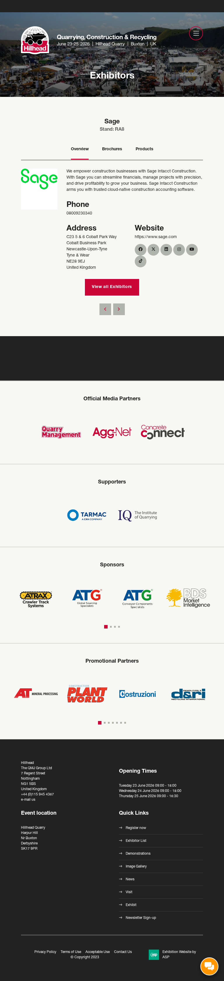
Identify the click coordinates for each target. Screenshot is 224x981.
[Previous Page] (105, 309)
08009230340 (79, 214)
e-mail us (28, 800)
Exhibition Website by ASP (179, 954)
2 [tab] (111, 627)
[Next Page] (119, 309)
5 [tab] (117, 723)
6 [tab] (121, 723)
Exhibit (131, 905)
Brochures (112, 149)
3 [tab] (115, 627)
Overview (80, 149)
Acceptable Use (97, 952)
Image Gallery (136, 866)
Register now (136, 828)
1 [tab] (105, 626)
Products (144, 149)
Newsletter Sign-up (141, 918)
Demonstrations (138, 854)
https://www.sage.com (156, 237)
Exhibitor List (136, 841)
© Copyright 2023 (85, 957)
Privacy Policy (45, 952)
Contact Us (123, 952)
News (130, 879)
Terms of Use (71, 952)
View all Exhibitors (112, 287)
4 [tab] (119, 627)
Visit (129, 892)
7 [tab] (125, 723)
